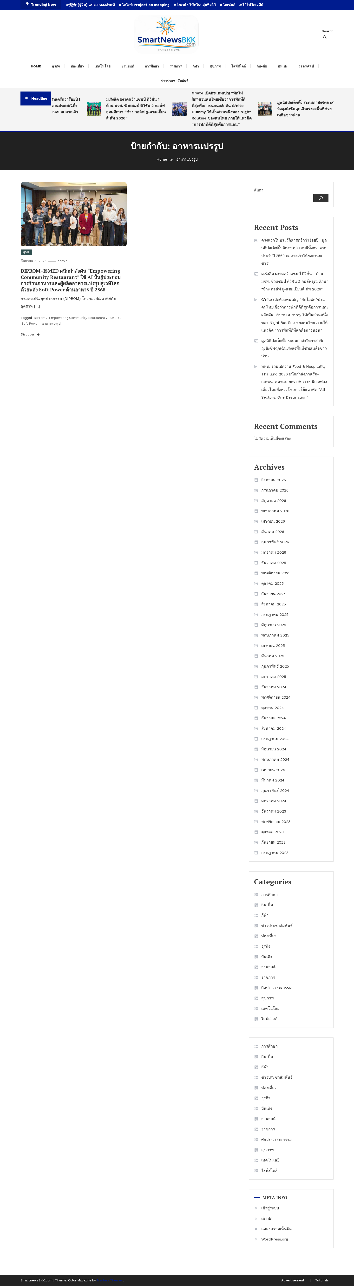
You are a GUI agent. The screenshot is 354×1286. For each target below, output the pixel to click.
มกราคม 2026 (273, 552)
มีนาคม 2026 (272, 531)
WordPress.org (274, 1239)
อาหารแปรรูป (51, 323)
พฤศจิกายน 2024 (276, 697)
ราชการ (176, 66)
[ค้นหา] (320, 198)
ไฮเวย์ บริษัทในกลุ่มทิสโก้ (196, 5)
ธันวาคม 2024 (273, 687)
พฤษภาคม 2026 (275, 511)
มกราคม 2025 (273, 676)
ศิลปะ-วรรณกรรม (276, 987)
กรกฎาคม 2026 (274, 490)
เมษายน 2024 (273, 770)
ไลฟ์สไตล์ (238, 66)
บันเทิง (283, 66)
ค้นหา (258, 190)
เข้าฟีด (266, 1218)
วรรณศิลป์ (306, 66)
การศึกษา (152, 66)
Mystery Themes (110, 1280)
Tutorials (322, 1280)
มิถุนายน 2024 (273, 749)
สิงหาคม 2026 (273, 480)
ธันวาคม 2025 (273, 562)
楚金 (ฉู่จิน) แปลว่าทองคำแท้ (92, 5)
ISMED (114, 318)
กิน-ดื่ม (262, 66)
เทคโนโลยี (103, 66)
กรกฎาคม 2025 (274, 614)
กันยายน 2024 (273, 718)
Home (36, 66)
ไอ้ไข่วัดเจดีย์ (253, 5)
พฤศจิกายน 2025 (275, 573)
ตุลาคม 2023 (272, 832)
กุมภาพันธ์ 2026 (275, 542)
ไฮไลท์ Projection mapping (146, 5)
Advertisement (292, 1280)
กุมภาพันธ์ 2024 (275, 790)
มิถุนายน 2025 (273, 625)
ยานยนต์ (127, 66)
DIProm (40, 318)
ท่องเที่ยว (77, 66)
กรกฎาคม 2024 (275, 738)
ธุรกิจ (56, 66)
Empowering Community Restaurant (77, 318)
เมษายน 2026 (273, 521)
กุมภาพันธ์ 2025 (275, 666)
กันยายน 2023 (273, 842)
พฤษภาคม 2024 (275, 759)
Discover (28, 334)
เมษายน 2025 (273, 645)
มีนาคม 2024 (272, 780)
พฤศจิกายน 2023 (275, 821)
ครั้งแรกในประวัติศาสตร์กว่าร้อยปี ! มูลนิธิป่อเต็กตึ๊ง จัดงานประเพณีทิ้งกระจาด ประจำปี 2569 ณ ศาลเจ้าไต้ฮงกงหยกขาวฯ (294, 252)
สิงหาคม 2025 (273, 604)
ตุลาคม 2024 (272, 707)
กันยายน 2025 (273, 593)
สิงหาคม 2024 (273, 728)
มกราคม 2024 (273, 801)
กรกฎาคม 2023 (274, 852)
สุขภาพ (215, 66)
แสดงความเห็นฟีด (276, 1229)
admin (62, 261)
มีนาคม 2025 (272, 656)
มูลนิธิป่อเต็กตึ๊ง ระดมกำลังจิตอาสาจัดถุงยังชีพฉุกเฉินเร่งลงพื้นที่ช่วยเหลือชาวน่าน (296, 108)
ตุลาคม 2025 (272, 583)
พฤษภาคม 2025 (275, 635)
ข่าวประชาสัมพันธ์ (175, 81)
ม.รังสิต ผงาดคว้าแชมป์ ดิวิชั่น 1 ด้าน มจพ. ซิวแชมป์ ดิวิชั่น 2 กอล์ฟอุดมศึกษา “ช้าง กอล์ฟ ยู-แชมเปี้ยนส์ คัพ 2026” (126, 108)
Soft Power (30, 323)
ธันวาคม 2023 (273, 811)
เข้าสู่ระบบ (270, 1208)
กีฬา (196, 66)
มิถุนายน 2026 (273, 500)
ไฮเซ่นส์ (229, 5)
